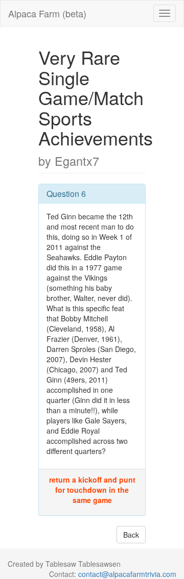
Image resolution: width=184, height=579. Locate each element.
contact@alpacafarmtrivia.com (127, 574)
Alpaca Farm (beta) (47, 13)
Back (131, 535)
